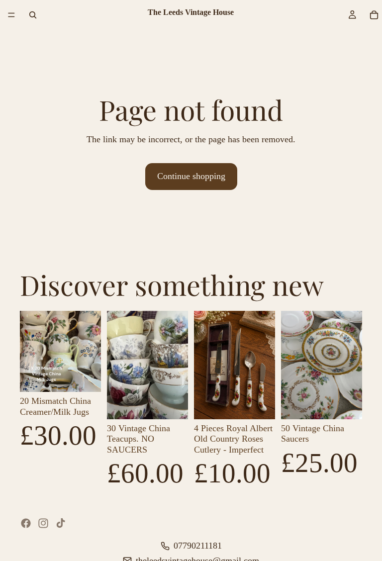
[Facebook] (26, 523)
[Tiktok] (61, 523)
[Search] (33, 15)
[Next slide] (90, 352)
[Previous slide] (31, 352)
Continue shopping (191, 176)
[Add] (86, 376)
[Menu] (11, 14)
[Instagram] (43, 523)
